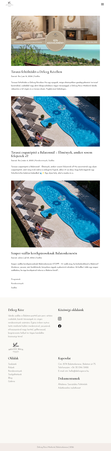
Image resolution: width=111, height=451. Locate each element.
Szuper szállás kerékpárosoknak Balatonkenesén (44, 253)
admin (20, 258)
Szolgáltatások (15, 374)
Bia (19, 76)
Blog (10, 378)
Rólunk (11, 367)
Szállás (37, 76)
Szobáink (12, 364)
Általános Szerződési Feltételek (72, 384)
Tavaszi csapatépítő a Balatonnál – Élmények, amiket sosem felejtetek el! (51, 154)
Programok (15, 279)
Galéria (11, 381)
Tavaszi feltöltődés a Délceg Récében (36, 72)
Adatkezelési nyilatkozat (69, 388)
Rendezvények (41, 161)
